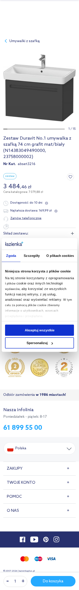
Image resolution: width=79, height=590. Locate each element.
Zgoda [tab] (11, 256)
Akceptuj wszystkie (39, 330)
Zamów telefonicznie (25, 218)
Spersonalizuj (37, 343)
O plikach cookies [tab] (60, 256)
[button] (5, 129)
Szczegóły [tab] (32, 256)
